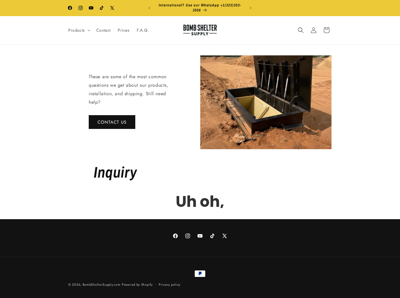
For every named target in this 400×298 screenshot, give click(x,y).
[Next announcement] (250, 7)
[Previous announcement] (149, 7)
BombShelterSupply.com (102, 284)
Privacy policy (169, 284)
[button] (79, 30)
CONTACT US (112, 122)
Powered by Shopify (137, 284)
